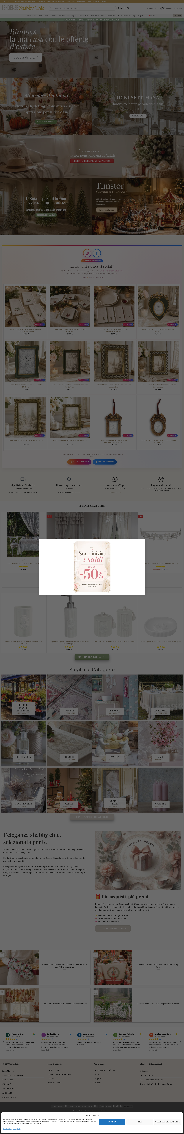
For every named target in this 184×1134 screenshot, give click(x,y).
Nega (139, 1122)
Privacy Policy (17, 1129)
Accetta (112, 1122)
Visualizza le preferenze (167, 1122)
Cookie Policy (7, 1129)
